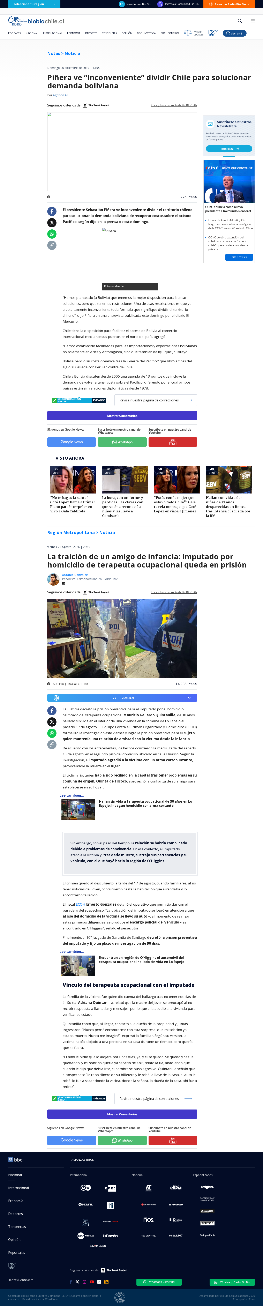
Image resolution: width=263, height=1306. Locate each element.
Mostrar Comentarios (122, 415)
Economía (73, 33)
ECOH (81, 904)
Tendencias (109, 33)
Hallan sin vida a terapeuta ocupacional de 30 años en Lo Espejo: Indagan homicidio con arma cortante (145, 803)
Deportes (91, 33)
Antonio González (75, 575)
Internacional (52, 33)
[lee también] (79, 809)
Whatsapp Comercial (162, 1282)
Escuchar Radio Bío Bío (230, 4)
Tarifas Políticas (19, 1280)
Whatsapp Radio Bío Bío (235, 1282)
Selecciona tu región (29, 4)
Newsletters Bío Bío (139, 4)
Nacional (32, 33)
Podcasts (14, 33)
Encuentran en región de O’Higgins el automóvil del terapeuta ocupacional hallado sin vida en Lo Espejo (141, 960)
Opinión (127, 33)
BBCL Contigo (170, 33)
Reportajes (16, 1252)
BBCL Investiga (146, 33)
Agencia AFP (61, 95)
